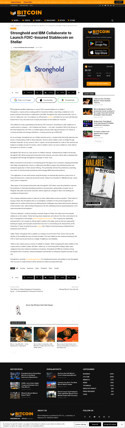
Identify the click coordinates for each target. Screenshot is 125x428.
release (50, 117)
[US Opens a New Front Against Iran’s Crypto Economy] (87, 134)
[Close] (122, 424)
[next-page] (14, 352)
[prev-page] (11, 352)
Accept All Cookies (110, 424)
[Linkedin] (111, 5)
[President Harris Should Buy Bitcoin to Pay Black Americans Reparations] (15, 375)
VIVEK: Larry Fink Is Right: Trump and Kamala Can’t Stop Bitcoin (30, 385)
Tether (50, 268)
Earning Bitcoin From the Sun (68, 289)
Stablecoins (30, 268)
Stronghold (44, 268)
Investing (22, 268)
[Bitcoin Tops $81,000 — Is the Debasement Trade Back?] (21, 334)
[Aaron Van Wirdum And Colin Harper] (11, 47)
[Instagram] (113, 5)
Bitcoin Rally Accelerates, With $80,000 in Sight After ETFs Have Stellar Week (44, 345)
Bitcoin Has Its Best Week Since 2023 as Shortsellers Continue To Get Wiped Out (67, 345)
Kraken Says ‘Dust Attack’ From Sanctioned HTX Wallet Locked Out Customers (103, 123)
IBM (17, 268)
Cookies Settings (80, 424)
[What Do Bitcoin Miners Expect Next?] (15, 395)
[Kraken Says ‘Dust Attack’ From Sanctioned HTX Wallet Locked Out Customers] (87, 123)
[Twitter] (103, 5)
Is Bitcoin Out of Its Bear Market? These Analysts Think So (102, 100)
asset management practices (42, 218)
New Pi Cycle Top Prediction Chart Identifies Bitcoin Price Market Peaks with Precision (68, 393)
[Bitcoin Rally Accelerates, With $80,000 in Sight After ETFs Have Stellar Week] (44, 334)
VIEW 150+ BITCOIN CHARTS (98, 83)
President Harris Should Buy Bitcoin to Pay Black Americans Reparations (31, 375)
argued (39, 226)
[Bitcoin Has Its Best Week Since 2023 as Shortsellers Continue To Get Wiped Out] (67, 334)
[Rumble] (108, 5)
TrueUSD (56, 268)
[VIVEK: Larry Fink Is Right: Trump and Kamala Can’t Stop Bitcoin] (15, 385)
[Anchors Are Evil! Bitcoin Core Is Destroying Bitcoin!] (51, 375)
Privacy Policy (28, 2)
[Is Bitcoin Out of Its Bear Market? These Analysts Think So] (87, 101)
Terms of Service (16, 2)
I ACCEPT (119, 2)
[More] (79, 93)
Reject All (95, 424)
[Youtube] (105, 5)
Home (12, 25)
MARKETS (18, 25)
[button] (112, 20)
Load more (98, 141)
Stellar (37, 268)
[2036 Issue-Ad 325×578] (99, 180)
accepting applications (33, 259)
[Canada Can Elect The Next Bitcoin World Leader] (51, 385)
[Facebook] (100, 5)
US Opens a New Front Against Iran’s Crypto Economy (101, 133)
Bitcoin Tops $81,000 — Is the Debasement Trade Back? (19, 345)
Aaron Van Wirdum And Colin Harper (24, 47)
